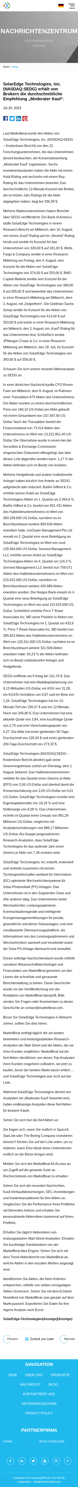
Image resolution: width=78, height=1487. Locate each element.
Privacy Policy (39, 1413)
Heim (6, 66)
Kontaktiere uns (39, 1394)
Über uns (34, 1375)
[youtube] (44, 1461)
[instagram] (56, 1461)
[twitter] (33, 1461)
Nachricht (30, 1384)
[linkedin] (22, 1461)
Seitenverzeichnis (39, 1404)
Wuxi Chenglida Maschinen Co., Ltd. (54, 1442)
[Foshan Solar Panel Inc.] (6, 5)
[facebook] (10, 1461)
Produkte (60, 1375)
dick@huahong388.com (47, 1481)
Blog (53, 1384)
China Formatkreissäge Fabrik (17, 1442)
